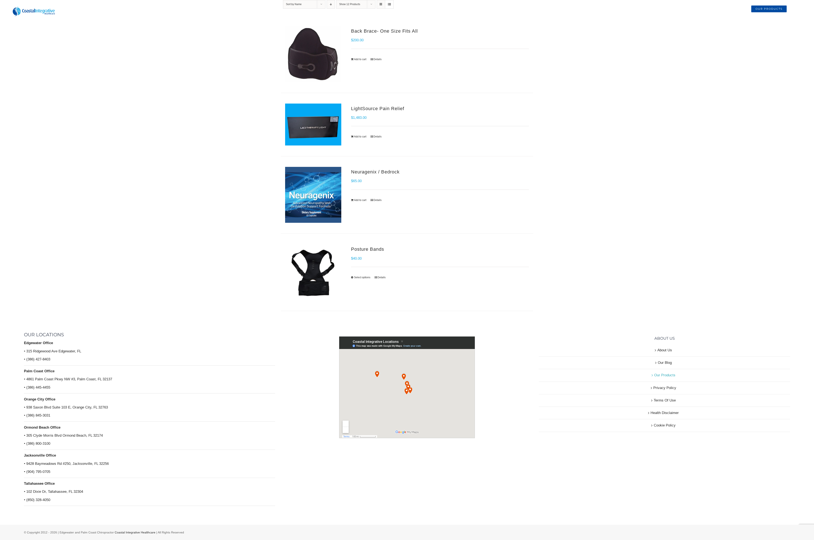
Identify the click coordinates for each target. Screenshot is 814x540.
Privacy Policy (664, 388)
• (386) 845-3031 (37, 415)
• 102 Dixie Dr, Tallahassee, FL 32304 (53, 492)
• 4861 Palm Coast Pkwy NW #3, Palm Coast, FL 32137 (68, 379)
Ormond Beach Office (42, 427)
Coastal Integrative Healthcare (134, 532)
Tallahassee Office (39, 484)
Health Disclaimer (665, 413)
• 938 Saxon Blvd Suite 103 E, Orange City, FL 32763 (66, 407)
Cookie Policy (665, 425)
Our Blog (665, 363)
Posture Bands (367, 249)
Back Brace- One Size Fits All (384, 31)
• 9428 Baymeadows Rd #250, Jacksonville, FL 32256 (66, 464)
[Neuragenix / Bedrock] (313, 195)
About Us (664, 350)
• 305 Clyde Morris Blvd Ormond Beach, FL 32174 (63, 435)
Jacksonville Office (40, 455)
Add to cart (360, 59)
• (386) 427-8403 (37, 359)
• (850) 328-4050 (37, 500)
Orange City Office (39, 399)
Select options (362, 277)
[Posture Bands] (313, 272)
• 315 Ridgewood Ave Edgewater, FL (52, 351)
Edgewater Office (38, 343)
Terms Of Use (665, 400)
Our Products (664, 375)
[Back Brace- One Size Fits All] (313, 54)
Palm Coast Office (39, 371)
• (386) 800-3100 (37, 444)
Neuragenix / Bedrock (375, 171)
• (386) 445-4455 (37, 387)
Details (378, 59)
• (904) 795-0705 (37, 472)
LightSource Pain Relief (377, 108)
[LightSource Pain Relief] (313, 124)
